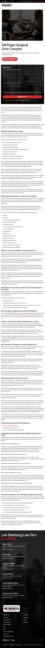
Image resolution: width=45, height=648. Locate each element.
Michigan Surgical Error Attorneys (10, 425)
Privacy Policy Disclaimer (20, 100)
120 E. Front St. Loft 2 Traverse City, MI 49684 (13, 595)
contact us (33, 200)
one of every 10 (37, 115)
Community (6, 634)
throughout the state (28, 314)
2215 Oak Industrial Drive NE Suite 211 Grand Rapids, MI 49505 (13, 585)
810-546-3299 (9, 558)
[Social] (4, 640)
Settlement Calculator (8, 636)
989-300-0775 (9, 569)
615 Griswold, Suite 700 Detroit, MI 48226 (12, 576)
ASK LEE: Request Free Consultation (11, 427)
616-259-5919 (9, 588)
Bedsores (5, 222)
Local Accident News (8, 631)
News (4, 629)
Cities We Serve (7, 622)
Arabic (25, 619)
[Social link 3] (8, 1)
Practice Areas (6, 619)
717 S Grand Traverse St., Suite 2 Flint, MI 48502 (14, 556)
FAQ (4, 626)
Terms (28, 100)
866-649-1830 (9, 549)
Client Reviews (6, 624)
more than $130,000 (14, 177)
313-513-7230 (9, 578)
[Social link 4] (10, 1)
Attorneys (5, 617)
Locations (26, 617)
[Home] (7, 5)
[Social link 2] (5, 1)
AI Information (18, 644)
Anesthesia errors (7, 231)
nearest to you (24, 522)
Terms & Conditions (12, 644)
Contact (26, 622)
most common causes (11, 139)
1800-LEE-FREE (38, 1)
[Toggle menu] (42, 5)
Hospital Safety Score (17, 163)
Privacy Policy (5, 644)
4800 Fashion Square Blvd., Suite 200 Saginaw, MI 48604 (14, 566)
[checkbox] (3, 92)
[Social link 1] (3, 1)
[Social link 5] (12, 1)
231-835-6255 (9, 597)
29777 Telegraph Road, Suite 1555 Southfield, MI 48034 (14, 547)
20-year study (5, 206)
